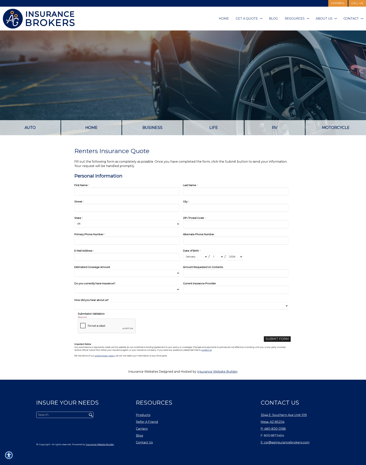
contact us (206, 350)
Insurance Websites (143, 371)
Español (338, 3)
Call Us (357, 3)
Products (143, 415)
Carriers (142, 429)
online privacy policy (105, 356)
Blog (139, 435)
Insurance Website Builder (217, 371)
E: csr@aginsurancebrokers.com (285, 442)
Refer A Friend (147, 422)
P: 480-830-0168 (273, 429)
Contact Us (144, 442)
